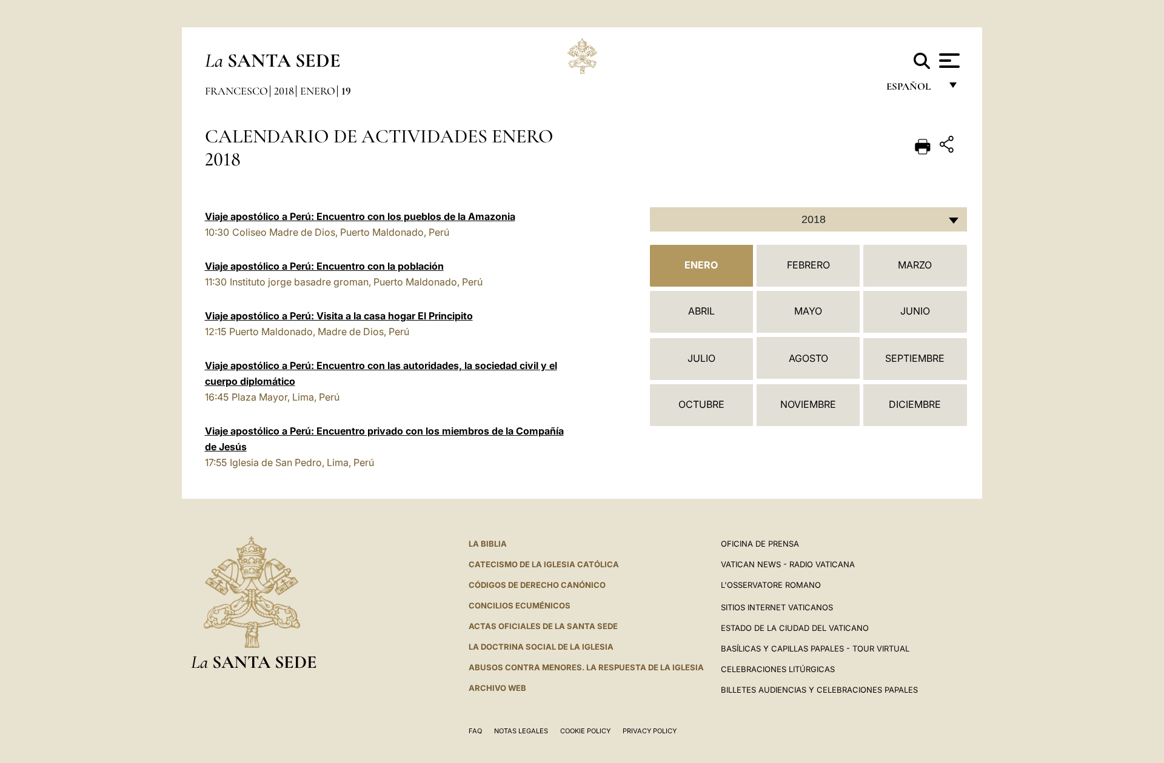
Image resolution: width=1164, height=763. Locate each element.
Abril (701, 311)
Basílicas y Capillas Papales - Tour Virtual (815, 648)
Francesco (236, 91)
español (913, 89)
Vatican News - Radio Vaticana (788, 564)
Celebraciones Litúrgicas (778, 669)
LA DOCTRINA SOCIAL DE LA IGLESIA (541, 646)
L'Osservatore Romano (771, 585)
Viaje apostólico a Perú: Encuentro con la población (324, 266)
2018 (284, 91)
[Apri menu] (948, 60)
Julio (701, 358)
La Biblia (488, 543)
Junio (915, 311)
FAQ (475, 731)
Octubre (701, 404)
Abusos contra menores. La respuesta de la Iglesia (586, 667)
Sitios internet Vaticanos (777, 607)
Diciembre (915, 404)
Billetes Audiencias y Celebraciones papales (819, 690)
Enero (317, 91)
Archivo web (497, 688)
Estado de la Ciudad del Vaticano (795, 628)
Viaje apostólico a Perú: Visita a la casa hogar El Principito (339, 316)
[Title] (948, 146)
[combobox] (808, 219)
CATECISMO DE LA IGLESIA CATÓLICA (544, 564)
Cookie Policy (585, 731)
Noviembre (808, 404)
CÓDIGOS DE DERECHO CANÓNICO (537, 585)
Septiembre (915, 358)
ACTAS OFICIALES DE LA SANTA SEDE (543, 626)
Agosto (808, 358)
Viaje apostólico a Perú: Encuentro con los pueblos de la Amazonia (360, 216)
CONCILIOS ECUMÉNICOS (519, 605)
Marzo (915, 265)
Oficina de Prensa (760, 543)
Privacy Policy (650, 731)
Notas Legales (521, 731)
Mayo (808, 311)
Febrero (808, 265)
